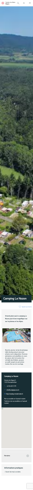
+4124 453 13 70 (11, 386)
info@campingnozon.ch (13, 390)
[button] (18, 3)
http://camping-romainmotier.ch (14, 394)
